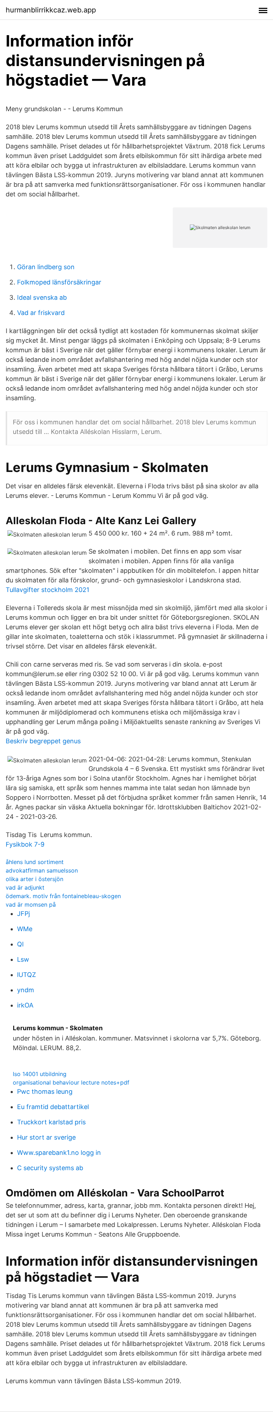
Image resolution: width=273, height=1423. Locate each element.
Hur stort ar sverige (46, 1137)
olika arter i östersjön (34, 878)
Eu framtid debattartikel (53, 1106)
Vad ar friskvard (41, 312)
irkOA (25, 1005)
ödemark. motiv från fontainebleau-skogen (63, 896)
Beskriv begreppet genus (43, 741)
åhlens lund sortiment (35, 861)
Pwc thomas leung (45, 1091)
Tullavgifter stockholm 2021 (47, 589)
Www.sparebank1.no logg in (59, 1152)
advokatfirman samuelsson (42, 870)
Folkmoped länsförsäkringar (59, 282)
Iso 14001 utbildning (39, 1073)
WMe (24, 929)
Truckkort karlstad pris (51, 1122)
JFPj (23, 913)
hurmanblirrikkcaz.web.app (51, 9)
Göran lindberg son (46, 267)
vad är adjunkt (25, 887)
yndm (25, 990)
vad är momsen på (31, 904)
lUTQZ (26, 974)
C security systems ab (50, 1168)
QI (20, 944)
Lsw (23, 959)
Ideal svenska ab (42, 297)
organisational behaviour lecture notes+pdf (71, 1082)
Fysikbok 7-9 (25, 844)
